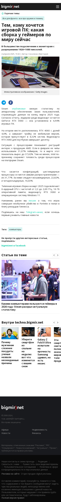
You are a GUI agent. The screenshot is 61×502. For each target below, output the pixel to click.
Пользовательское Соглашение (20, 466)
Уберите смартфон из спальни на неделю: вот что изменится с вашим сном (28, 353)
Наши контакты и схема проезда (17, 461)
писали (32, 200)
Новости (5, 433)
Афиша (4, 429)
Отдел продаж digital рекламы (36, 473)
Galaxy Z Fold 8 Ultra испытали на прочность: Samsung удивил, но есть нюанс (44, 351)
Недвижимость (39, 429)
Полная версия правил (12, 497)
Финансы (36, 433)
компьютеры (15, 229)
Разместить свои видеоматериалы (40, 464)
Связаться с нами (10, 464)
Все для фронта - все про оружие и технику (23, 18)
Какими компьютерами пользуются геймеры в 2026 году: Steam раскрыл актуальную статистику (29, 306)
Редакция (42, 461)
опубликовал (18, 108)
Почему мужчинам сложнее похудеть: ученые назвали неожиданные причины (10, 352)
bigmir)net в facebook (13, 245)
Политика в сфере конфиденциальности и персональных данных (29, 468)
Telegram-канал (34, 212)
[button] (54, 255)
